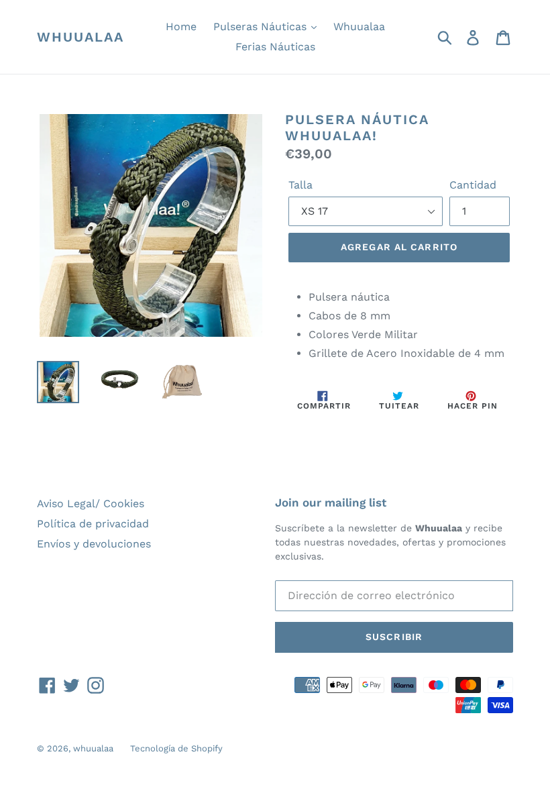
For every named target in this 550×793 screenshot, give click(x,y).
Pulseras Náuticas (261, 26)
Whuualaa (359, 26)
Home (181, 26)
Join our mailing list (330, 502)
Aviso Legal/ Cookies (90, 503)
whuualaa (80, 37)
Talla (300, 184)
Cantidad (472, 184)
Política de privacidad (93, 523)
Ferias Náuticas (275, 46)
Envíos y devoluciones (94, 543)
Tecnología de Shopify (176, 748)
